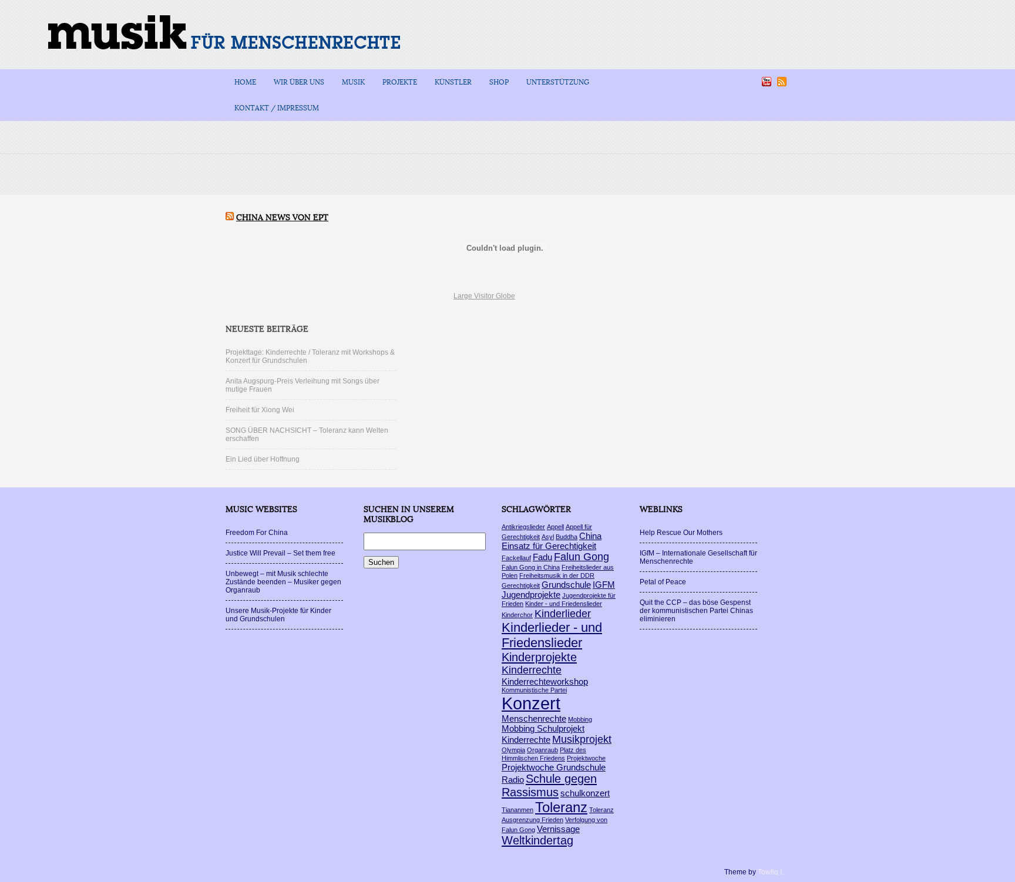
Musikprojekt (581, 739)
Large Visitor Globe (484, 296)
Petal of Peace (663, 582)
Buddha (566, 536)
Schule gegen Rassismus (549, 785)
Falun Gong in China (531, 567)
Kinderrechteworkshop (545, 681)
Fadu (542, 557)
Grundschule (566, 585)
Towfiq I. (771, 872)
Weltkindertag (537, 840)
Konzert (531, 703)
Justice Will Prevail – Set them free (280, 553)
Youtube (766, 81)
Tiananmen (517, 809)
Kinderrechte (532, 670)
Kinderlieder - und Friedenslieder (552, 635)
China (590, 536)
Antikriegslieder (523, 526)
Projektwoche (586, 758)
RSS (782, 81)
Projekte (399, 82)
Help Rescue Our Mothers (681, 532)
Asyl (548, 536)
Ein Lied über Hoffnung (263, 459)
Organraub (542, 749)
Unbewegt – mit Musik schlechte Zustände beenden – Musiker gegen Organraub (283, 582)
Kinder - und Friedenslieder (563, 603)
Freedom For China (257, 532)
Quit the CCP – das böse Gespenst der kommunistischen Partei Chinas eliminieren (696, 610)
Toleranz (561, 807)
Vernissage (558, 829)
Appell (555, 526)
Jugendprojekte (531, 595)
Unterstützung (557, 82)
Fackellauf (516, 557)
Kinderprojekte (539, 657)
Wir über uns (299, 82)
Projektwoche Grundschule (554, 767)
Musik (353, 82)
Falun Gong (581, 557)
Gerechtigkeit (521, 585)
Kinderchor (517, 614)
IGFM (604, 585)
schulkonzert (585, 793)
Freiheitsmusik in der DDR (556, 575)
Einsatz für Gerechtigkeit (549, 546)
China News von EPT (282, 218)
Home (245, 82)
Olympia (513, 749)
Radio (513, 780)
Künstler (453, 82)
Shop (499, 82)
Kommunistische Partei (534, 690)
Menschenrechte (534, 718)
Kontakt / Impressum (276, 108)
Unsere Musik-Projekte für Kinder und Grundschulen (278, 615)
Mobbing (580, 719)
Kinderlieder (563, 614)
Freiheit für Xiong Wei (260, 410)
